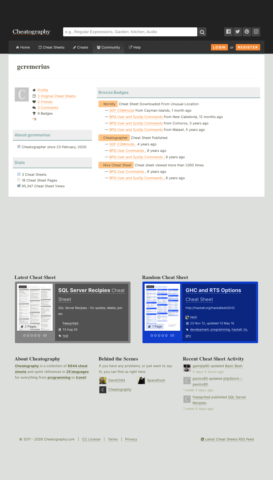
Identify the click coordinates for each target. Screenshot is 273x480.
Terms (113, 439)
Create (82, 47)
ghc (188, 335)
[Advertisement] (136, 11)
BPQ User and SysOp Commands (136, 117)
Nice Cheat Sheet (117, 165)
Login (219, 47)
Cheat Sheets (53, 47)
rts (245, 329)
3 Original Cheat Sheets (57, 96)
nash (193, 317)
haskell (237, 329)
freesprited (70, 323)
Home (24, 47)
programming (220, 329)
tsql (65, 335)
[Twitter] (237, 31)
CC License (91, 439)
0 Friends (45, 102)
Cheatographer (115, 138)
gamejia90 (201, 366)
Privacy (131, 439)
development (199, 329)
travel (81, 377)
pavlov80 (200, 378)
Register (248, 47)
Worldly (109, 104)
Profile (43, 90)
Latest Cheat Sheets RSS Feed (229, 439)
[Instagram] (256, 31)
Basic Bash (233, 366)
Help (136, 47)
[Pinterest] (247, 31)
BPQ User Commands (127, 150)
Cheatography (27, 366)
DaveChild (116, 380)
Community (110, 47)
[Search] (202, 31)
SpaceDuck (156, 380)
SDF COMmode (122, 110)
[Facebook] (228, 31)
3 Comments (48, 107)
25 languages (77, 371)
